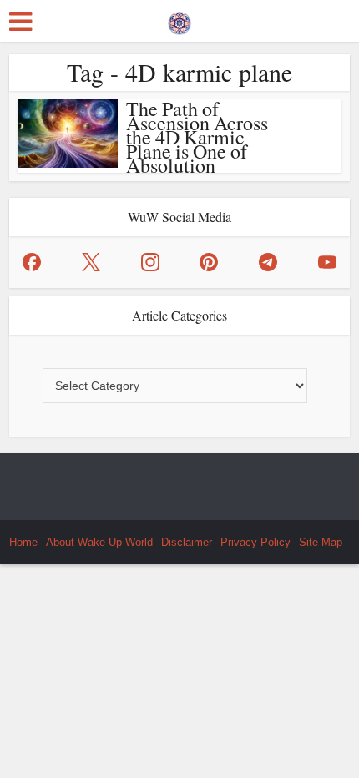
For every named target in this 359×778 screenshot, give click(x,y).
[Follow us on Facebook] (32, 262)
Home (23, 542)
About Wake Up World (99, 542)
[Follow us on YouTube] (327, 262)
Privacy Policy (255, 542)
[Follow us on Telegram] (268, 262)
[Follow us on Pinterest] (209, 262)
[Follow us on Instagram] (150, 262)
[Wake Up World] (179, 19)
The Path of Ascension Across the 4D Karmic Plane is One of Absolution (197, 137)
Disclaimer (186, 542)
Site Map (320, 542)
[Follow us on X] (91, 262)
